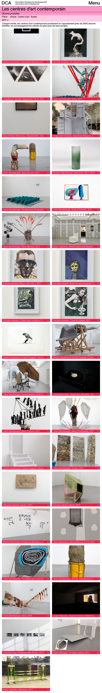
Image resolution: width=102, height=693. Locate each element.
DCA (6, 3)
